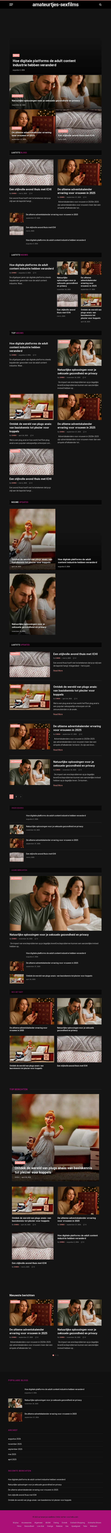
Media (16, 55)
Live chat (40, 1526)
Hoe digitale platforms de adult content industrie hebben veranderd (44, 63)
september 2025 (15, 1449)
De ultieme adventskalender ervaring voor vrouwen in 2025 (31, 134)
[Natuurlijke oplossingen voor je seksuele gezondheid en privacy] (55, 92)
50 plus (15, 1523)
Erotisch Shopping (77, 1523)
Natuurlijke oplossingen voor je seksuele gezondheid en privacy (46, 100)
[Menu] (11, 4)
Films (19, 1526)
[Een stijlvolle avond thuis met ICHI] (79, 126)
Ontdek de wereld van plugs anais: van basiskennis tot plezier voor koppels (91, 314)
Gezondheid (17, 96)
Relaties (59, 1526)
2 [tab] (55, 1355)
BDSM (48, 1523)
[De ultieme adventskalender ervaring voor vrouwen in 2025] (32, 126)
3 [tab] (58, 1355)
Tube (85, 1526)
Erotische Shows (94, 1523)
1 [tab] (53, 1355)
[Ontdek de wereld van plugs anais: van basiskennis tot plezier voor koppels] (91, 300)
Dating (56, 1523)
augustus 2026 (14, 1439)
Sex (67, 1526)
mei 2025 (12, 1454)
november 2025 (15, 1444)
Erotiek (64, 1523)
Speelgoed (15, 396)
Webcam (93, 1526)
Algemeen (16, 128)
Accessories (26, 1523)
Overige (50, 1526)
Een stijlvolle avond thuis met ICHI (76, 135)
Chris (14, 193)
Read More (58, 671)
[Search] (100, 4)
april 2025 (12, 1459)
